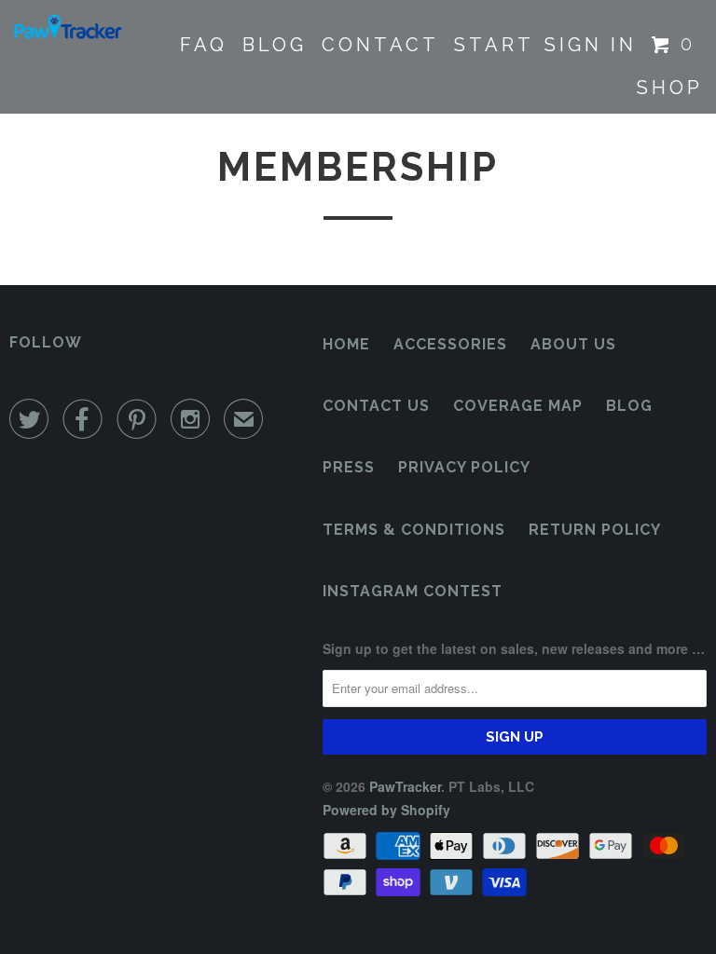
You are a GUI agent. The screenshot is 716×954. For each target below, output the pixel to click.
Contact (380, 45)
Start (494, 45)
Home (346, 344)
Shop (670, 87)
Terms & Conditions (414, 529)
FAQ (203, 45)
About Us (573, 344)
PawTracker (405, 786)
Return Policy (595, 529)
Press (349, 467)
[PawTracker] (67, 28)
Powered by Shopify (386, 809)
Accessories (450, 344)
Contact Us (376, 406)
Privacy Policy (464, 467)
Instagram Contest (413, 591)
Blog (274, 45)
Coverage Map (518, 406)
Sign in (590, 45)
